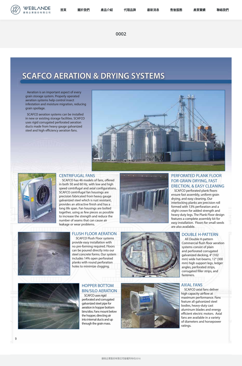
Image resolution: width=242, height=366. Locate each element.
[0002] (121, 200)
